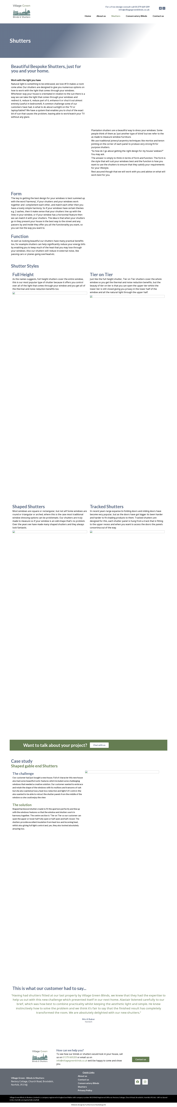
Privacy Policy (85, 1090)
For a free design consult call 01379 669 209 (127, 6)
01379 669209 (70, 1057)
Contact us (158, 16)
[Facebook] (160, 8)
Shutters (115, 16)
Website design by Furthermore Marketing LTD (88, 1105)
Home (88, 16)
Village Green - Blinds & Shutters (27, 1078)
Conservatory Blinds (136, 16)
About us (101, 16)
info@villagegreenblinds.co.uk (134, 9)
